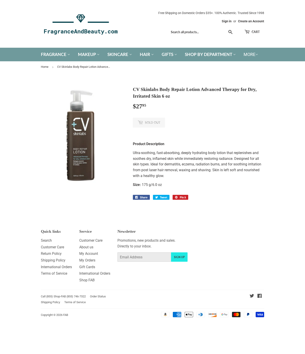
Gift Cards (87, 267)
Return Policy (51, 253)
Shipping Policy (53, 260)
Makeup (87, 54)
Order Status (98, 296)
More (249, 54)
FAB (65, 315)
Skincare (118, 54)
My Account (88, 253)
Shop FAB (87, 280)
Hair (145, 54)
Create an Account (251, 21)
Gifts (168, 54)
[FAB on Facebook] (259, 296)
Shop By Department (209, 54)
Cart (255, 32)
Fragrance (54, 54)
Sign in (227, 21)
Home (44, 66)
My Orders (87, 260)
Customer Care (52, 247)
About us (86, 247)
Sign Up (179, 257)
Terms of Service (54, 273)
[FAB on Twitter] (252, 296)
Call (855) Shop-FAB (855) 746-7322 (63, 296)
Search (46, 240)
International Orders (56, 267)
